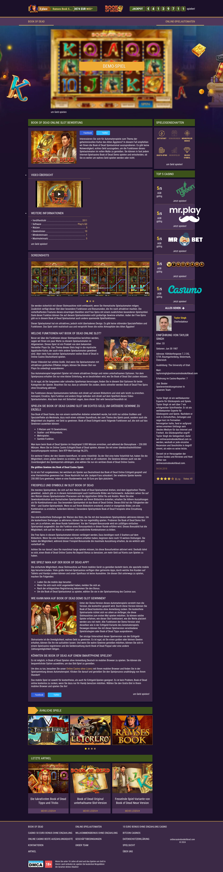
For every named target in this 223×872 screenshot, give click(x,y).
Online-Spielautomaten (180, 21)
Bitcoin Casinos (131, 833)
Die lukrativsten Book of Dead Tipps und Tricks (48, 801)
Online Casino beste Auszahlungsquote (50, 839)
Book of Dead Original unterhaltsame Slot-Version (90, 801)
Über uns (128, 851)
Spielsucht (129, 845)
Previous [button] (32, 279)
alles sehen (173, 308)
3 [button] (93, 301)
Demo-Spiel (114, 66)
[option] (63, 9)
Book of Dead (36, 21)
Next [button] (147, 279)
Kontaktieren (35, 845)
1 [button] (87, 301)
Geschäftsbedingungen (88, 839)
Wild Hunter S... (61, 8)
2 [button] (90, 301)
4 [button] (95, 748)
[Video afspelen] (59, 194)
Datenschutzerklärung (136, 839)
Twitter (105, 133)
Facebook (88, 133)
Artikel (32, 851)
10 (172, 478)
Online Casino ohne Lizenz (79, 668)
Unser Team (81, 845)
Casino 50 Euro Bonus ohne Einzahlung (50, 833)
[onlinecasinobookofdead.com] (114, 8)
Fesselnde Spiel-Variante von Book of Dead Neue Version (132, 801)
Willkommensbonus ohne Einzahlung (96, 833)
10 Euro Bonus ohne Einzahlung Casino (145, 826)
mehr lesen (47, 811)
